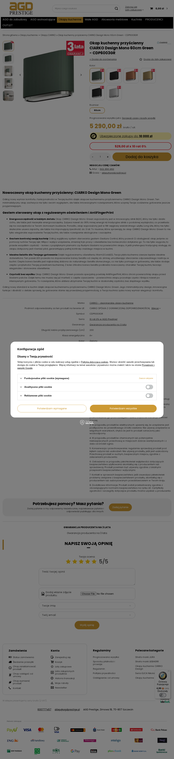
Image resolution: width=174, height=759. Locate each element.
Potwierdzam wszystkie (123, 408)
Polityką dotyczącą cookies (94, 362)
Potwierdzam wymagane (52, 408)
